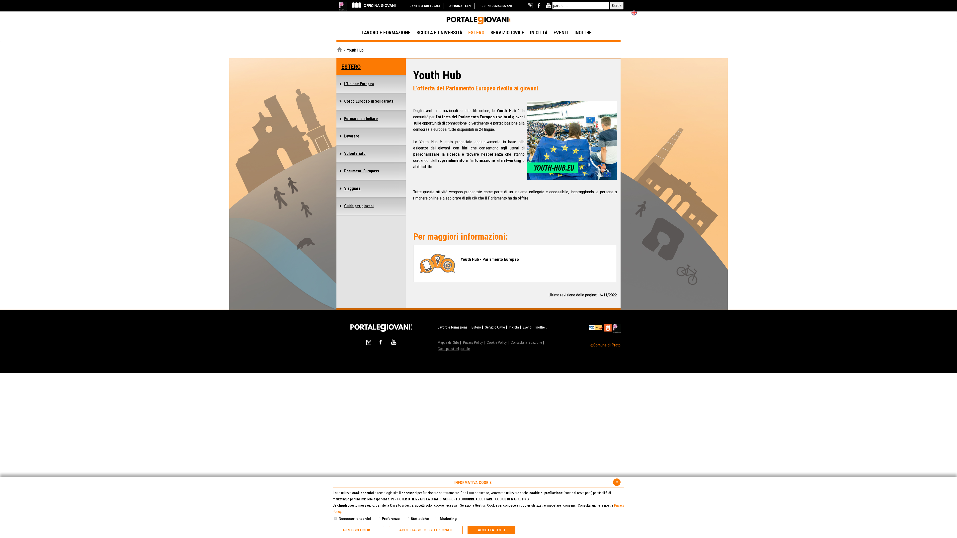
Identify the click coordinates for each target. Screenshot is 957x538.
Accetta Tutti (491, 530)
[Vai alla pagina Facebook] (540, 5)
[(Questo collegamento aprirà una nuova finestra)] (617, 328)
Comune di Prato (607, 344)
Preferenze (391, 519)
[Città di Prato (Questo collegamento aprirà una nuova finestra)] (343, 6)
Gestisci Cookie (358, 530)
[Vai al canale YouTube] (548, 5)
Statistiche (420, 519)
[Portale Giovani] (478, 21)
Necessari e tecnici (355, 519)
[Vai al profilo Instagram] (531, 5)
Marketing (448, 519)
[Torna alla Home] (381, 327)
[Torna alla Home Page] (339, 50)
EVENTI (561, 33)
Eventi (527, 327)
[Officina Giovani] (374, 5)
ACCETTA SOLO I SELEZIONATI (425, 530)
